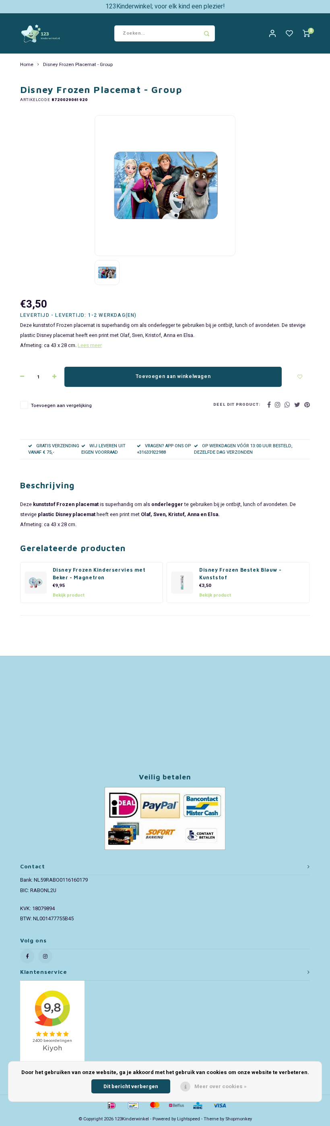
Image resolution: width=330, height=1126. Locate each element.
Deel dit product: (236, 404)
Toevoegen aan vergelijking (61, 405)
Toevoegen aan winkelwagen (173, 376)
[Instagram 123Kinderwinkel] (45, 956)
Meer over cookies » (220, 1086)
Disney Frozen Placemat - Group (78, 65)
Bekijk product (69, 595)
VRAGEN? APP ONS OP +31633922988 (164, 449)
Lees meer (90, 345)
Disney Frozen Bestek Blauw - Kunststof (240, 574)
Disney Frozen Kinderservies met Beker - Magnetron (99, 574)
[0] (306, 33)
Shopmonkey (238, 1119)
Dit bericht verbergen (130, 1086)
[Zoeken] (207, 33)
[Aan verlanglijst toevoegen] (300, 377)
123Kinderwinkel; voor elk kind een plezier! (165, 6)
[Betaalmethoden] (111, 1105)
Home (26, 65)
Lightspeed (188, 1119)
